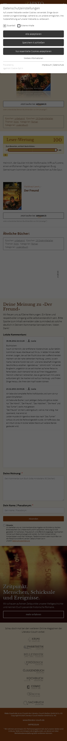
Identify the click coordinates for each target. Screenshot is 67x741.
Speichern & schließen (33, 42)
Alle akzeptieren (33, 33)
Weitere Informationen (33, 58)
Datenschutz (58, 64)
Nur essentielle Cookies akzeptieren (34, 51)
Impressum (47, 64)
